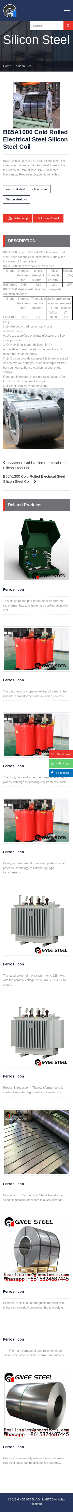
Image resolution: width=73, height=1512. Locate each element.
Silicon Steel (24, 66)
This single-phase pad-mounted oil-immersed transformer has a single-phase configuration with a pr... (35, 605)
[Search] (68, 25)
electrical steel (15, 189)
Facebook (62, 772)
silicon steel (39, 189)
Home (7, 66)
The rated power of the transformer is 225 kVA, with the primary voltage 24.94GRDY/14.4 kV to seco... (34, 980)
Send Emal (64, 754)
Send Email (51, 218)
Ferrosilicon (13, 589)
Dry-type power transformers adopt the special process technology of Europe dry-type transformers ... (33, 867)
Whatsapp (21, 218)
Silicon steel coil (16, 199)
